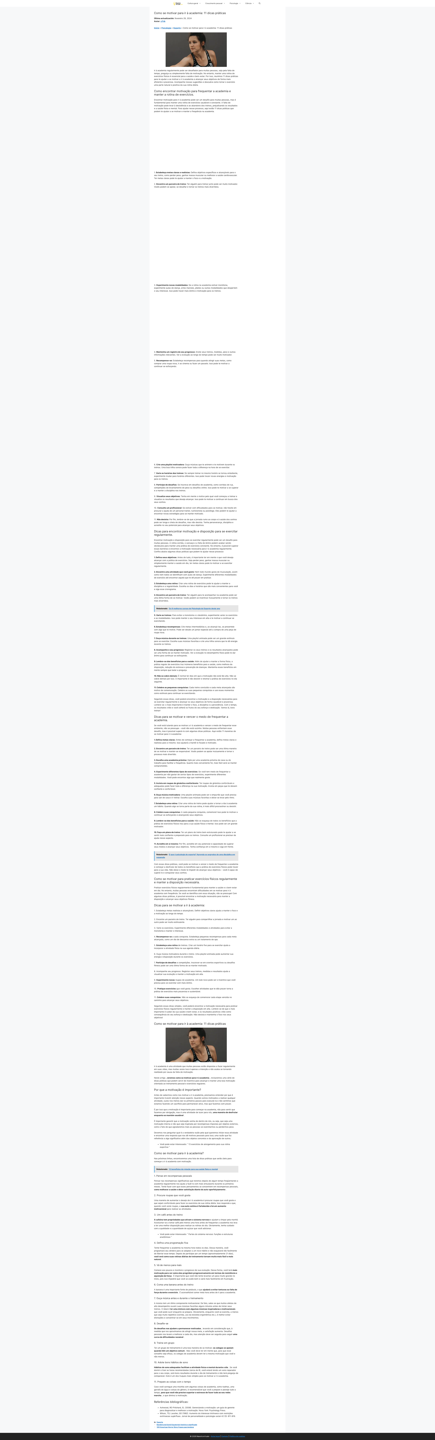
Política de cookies (237, 1436)
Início (156, 28)
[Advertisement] (196, 132)
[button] (259, 3)
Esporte (177, 28)
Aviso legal (215, 1436)
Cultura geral (193, 3)
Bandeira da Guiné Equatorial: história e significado (177, 1425)
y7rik (163, 21)
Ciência (248, 3)
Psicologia (234, 3)
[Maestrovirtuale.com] (178, 3)
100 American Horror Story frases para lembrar (175, 1427)
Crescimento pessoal (213, 3)
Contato (224, 1436)
